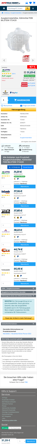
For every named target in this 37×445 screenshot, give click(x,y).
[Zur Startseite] (2, 12)
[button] (4, 60)
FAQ (26, 382)
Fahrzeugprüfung (18, 110)
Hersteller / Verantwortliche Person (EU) (17, 334)
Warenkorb (22, 100)
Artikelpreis (14, 167)
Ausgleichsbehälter (16, 12)
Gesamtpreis (27, 167)
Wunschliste (6, 105)
